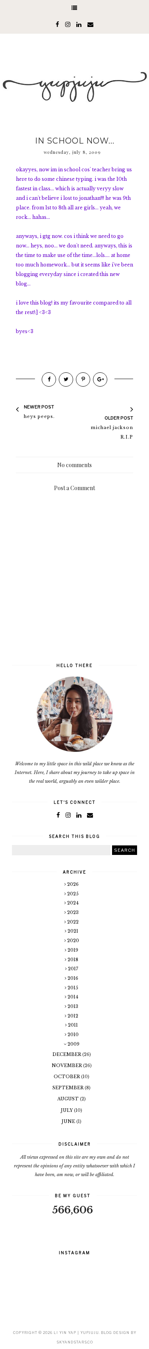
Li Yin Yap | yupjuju (76, 1332)
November (67, 1065)
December (67, 1054)
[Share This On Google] (100, 379)
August (68, 1099)
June (69, 1121)
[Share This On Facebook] (49, 379)
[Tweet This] (66, 379)
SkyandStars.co (74, 1342)
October (67, 1076)
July (67, 1110)
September (68, 1087)
